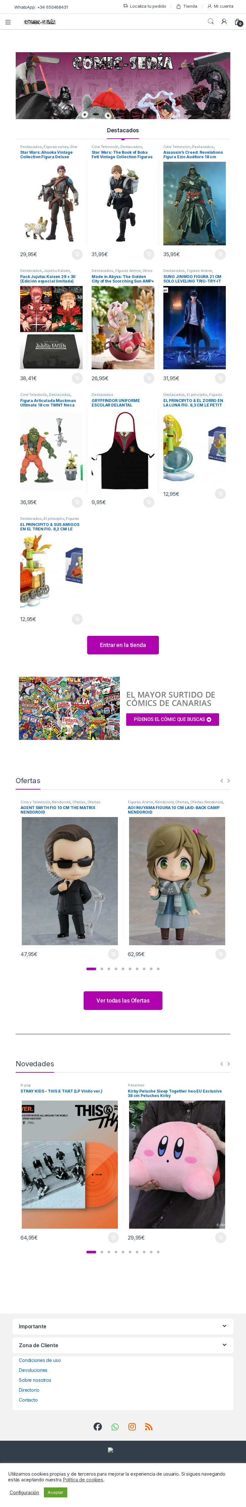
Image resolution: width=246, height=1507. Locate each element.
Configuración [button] (24, 1492)
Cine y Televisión (35, 802)
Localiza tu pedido (148, 6)
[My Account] (224, 21)
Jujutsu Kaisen (57, 270)
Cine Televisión (105, 146)
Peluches (136, 1085)
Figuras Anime (128, 270)
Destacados (123, 130)
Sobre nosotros (35, 1380)
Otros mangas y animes (122, 272)
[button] (91, 969)
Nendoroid (61, 802)
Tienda (190, 6)
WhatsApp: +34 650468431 (41, 7)
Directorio (29, 1390)
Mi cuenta (224, 6)
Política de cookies (83, 1480)
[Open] (10, 21)
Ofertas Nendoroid (206, 802)
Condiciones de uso (40, 1360)
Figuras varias (56, 146)
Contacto (28, 1400)
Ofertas (79, 802)
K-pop (25, 1085)
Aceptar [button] (55, 1492)
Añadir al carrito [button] (76, 254)
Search (210, 21)
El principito (197, 394)
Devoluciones (33, 1370)
